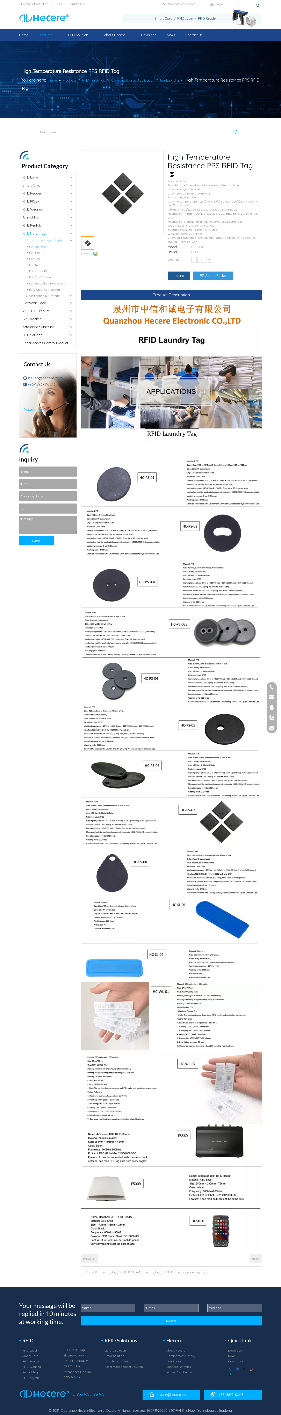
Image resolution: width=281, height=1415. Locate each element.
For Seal (34, 259)
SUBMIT (171, 1321)
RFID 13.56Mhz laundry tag (142, 1272)
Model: (172, 247)
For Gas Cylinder (40, 277)
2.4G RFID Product (36, 311)
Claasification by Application (45, 240)
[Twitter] (244, 1369)
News (58, 4)
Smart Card (31, 185)
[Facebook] (230, 1369)
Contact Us (76, 4)
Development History (180, 1356)
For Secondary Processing (47, 283)
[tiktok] (230, 1374)
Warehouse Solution (118, 1361)
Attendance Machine (38, 327)
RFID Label (30, 177)
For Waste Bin (38, 271)
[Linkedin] (237, 1369)
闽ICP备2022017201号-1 (163, 1410)
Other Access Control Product (45, 343)
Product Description (171, 294)
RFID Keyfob (32, 225)
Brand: (173, 252)
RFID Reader (32, 193)
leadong (225, 1410)
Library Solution (115, 1350)
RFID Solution (32, 335)
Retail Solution (114, 1356)
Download (235, 1350)
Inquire (179, 276)
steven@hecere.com (181, 4)
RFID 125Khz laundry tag (100, 1272)
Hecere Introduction (34, 4)
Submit (36, 540)
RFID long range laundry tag (186, 1272)
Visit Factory (174, 1361)
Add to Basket (216, 276)
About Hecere (175, 1350)
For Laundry (37, 246)
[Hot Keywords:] (258, 5)
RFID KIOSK (31, 201)
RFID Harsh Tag (34, 233)
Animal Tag (31, 217)
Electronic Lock (34, 303)
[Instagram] (251, 1369)
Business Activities (178, 1367)
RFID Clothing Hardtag (44, 289)
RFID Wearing (33, 209)
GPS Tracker (32, 319)
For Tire (34, 252)
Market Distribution (179, 1372)
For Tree (35, 265)
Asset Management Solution (124, 1367)
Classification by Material (43, 296)
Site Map (188, 1410)
